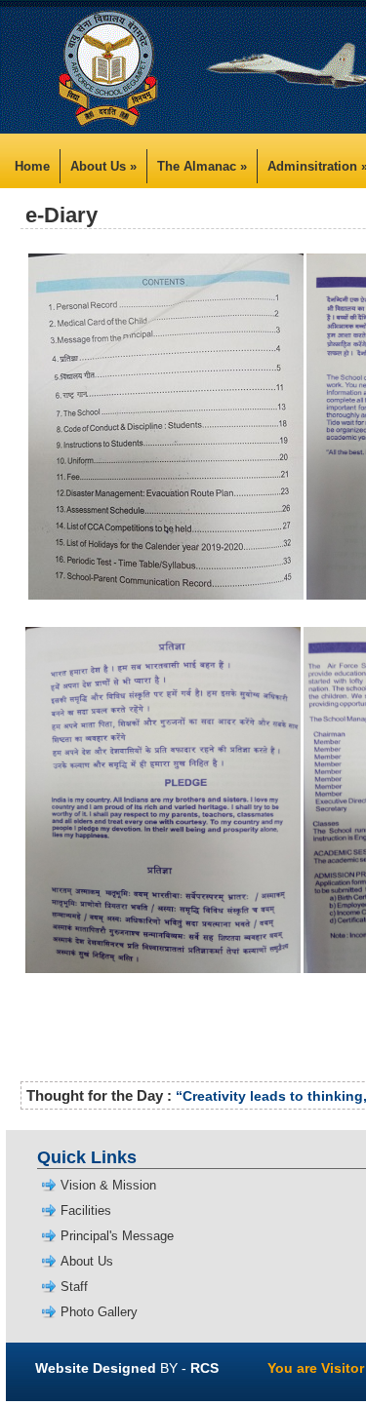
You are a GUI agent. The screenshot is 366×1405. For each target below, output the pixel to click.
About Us (87, 1261)
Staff (74, 1286)
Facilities (86, 1210)
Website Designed (95, 1368)
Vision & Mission (108, 1185)
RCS (204, 1368)
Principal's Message (117, 1236)
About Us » (103, 166)
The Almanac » (202, 166)
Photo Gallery (99, 1312)
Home (32, 166)
